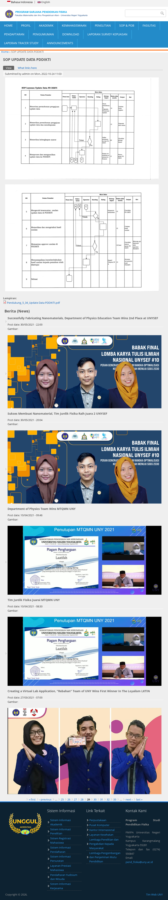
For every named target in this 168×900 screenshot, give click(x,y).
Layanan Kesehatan (101, 834)
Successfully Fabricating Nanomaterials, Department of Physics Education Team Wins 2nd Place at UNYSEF (83, 318)
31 (101, 799)
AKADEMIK (46, 25)
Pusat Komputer (99, 825)
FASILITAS (149, 25)
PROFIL (26, 25)
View (10, 68)
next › (129, 799)
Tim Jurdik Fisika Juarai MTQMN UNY (34, 600)
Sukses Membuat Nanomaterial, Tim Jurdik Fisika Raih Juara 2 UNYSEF (57, 413)
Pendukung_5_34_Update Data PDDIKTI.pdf (33, 302)
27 (75, 799)
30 (95, 799)
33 (114, 799)
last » (139, 799)
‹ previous (45, 799)
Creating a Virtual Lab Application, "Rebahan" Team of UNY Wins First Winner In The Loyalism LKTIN (79, 691)
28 (82, 799)
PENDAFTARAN (14, 34)
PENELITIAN (103, 25)
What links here (27, 68)
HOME (8, 25)
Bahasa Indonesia (21, 2)
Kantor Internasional (102, 830)
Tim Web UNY (154, 894)
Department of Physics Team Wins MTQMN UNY (42, 509)
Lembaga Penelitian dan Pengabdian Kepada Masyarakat (104, 844)
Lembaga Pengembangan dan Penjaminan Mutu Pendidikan (104, 857)
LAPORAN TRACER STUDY (21, 43)
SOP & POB (126, 25)
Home (5, 52)
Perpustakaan (97, 820)
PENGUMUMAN (43, 34)
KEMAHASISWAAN (74, 25)
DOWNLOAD (70, 34)
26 (68, 799)
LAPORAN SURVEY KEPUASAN (107, 34)
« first (32, 799)
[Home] (42, 14)
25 (62, 799)
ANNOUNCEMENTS (60, 43)
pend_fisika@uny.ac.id (139, 862)
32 (108, 799)
